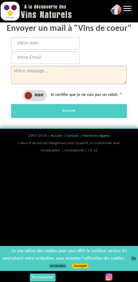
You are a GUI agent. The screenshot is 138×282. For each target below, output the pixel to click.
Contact (73, 136)
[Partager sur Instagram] (109, 277)
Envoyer (69, 111)
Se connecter (42, 277)
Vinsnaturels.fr (37, 11)
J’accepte (80, 266)
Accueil (56, 136)
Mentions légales (96, 136)
